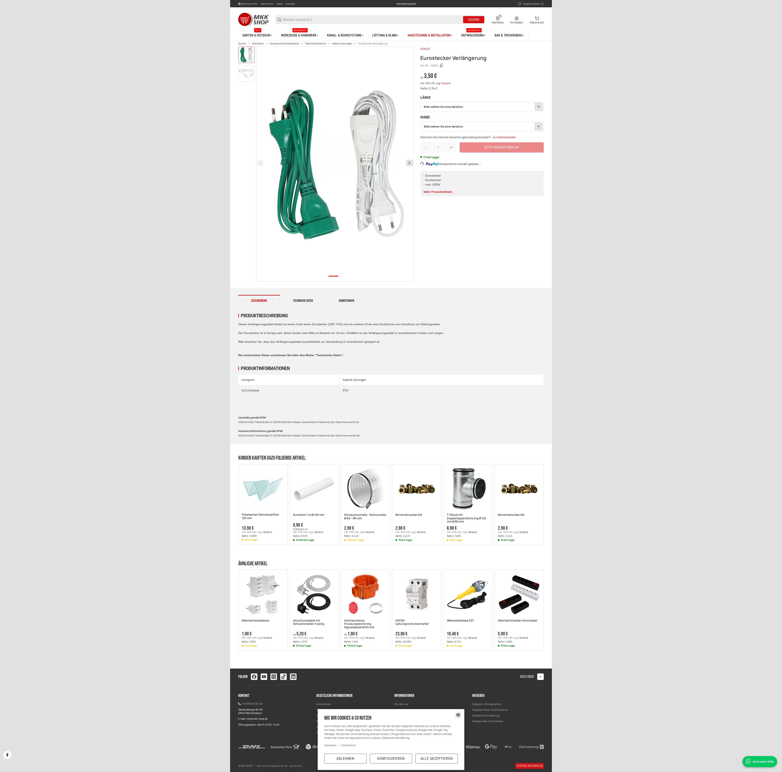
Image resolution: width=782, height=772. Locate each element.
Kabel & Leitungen (342, 43)
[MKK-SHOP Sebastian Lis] (253, 19)
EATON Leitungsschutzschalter (412, 622)
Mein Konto (267, 3)
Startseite (258, 43)
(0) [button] (533, 3)
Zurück (242, 43)
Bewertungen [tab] (346, 301)
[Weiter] (409, 163)
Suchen (473, 20)
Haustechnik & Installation (284, 43)
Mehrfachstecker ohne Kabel (517, 620)
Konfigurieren (391, 758)
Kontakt (290, 3)
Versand (446, 83)
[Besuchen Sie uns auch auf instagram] (273, 676)
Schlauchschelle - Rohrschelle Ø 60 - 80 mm (365, 516)
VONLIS (425, 49)
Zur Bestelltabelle (504, 137)
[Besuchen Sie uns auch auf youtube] (264, 676)
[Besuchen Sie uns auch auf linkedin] (293, 676)
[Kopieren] (441, 65)
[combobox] (482, 107)
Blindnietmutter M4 (511, 515)
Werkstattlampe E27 (460, 620)
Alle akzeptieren (437, 758)
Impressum (330, 745)
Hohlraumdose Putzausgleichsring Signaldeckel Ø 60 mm (359, 624)
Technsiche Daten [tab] (303, 301)
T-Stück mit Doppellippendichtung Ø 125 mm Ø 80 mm (466, 518)
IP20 (345, 390)
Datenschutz (323, 704)
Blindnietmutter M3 (408, 515)
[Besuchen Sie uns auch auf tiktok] (283, 676)
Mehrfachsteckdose (255, 620)
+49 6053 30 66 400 (252, 703)
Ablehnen (345, 758)
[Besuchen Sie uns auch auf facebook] (254, 676)
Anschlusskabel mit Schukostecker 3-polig (308, 622)
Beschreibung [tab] (259, 301)
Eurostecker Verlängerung (372, 43)
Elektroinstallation (315, 43)
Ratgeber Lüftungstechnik (487, 704)
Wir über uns (401, 704)
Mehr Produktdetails (438, 192)
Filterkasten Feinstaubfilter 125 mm (260, 516)
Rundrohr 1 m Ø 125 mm (308, 515)
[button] (263, 489)
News (280, 3)
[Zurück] (260, 163)
